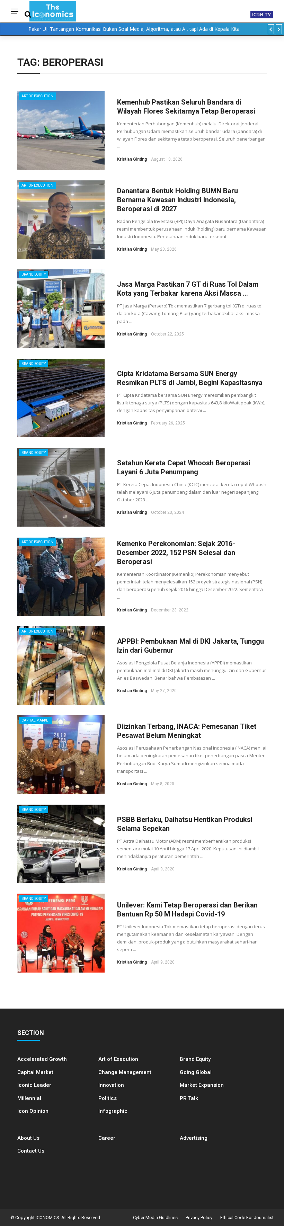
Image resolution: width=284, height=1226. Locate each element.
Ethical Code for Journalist (247, 1217)
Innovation (111, 1085)
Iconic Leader (34, 1085)
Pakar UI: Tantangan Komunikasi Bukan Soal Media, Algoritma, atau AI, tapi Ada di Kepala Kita (134, 29)
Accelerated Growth (42, 1059)
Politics (107, 1098)
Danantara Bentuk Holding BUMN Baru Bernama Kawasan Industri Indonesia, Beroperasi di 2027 (177, 200)
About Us (28, 1138)
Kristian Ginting (132, 159)
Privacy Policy (199, 1217)
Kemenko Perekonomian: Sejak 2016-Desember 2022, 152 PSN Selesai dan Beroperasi (176, 552)
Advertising (193, 1138)
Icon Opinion (32, 1111)
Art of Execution (37, 96)
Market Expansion (202, 1085)
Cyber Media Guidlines (155, 1217)
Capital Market (35, 720)
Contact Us (30, 1151)
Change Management (124, 1072)
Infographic (112, 1111)
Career (106, 1138)
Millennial (29, 1098)
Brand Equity (33, 274)
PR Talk (189, 1098)
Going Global (196, 1072)
